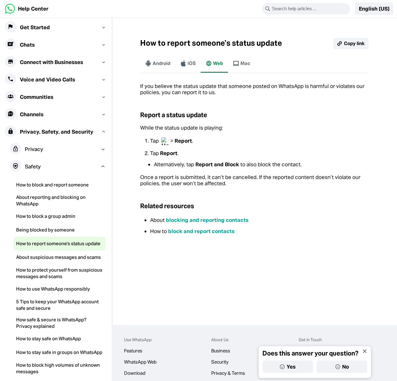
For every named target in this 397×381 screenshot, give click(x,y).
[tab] (157, 63)
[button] (374, 8)
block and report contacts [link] (201, 231)
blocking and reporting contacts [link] (207, 220)
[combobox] (310, 8)
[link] (26, 9)
